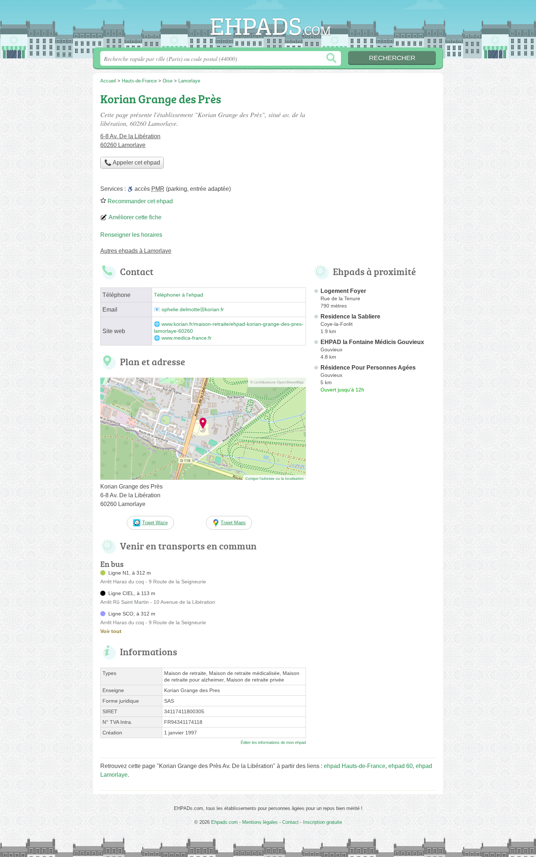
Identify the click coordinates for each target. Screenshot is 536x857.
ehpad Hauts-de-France (354, 766)
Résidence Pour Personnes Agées (368, 367)
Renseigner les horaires (131, 235)
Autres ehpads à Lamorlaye (135, 251)
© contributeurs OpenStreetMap (277, 382)
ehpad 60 (400, 766)
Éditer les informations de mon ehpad (273, 742)
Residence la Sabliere (350, 316)
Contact (290, 822)
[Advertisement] (374, 565)
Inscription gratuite (322, 822)
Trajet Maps (233, 522)
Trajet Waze (155, 522)
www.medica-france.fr (186, 338)
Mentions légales (260, 822)
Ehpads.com (268, 26)
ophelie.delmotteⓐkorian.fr (193, 309)
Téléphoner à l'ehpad (178, 295)
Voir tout (110, 631)
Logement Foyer (343, 291)
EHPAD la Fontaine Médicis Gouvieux (372, 342)
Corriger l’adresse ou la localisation (274, 478)
